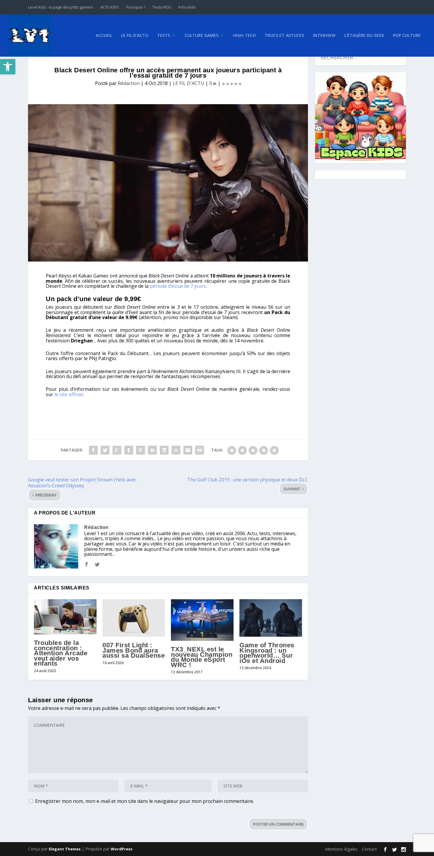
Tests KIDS (161, 7)
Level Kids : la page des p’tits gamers (60, 7)
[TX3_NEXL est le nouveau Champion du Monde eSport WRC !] (202, 620)
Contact (369, 849)
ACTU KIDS (109, 7)
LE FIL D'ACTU (188, 83)
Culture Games (201, 35)
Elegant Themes (65, 849)
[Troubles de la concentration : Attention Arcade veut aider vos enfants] (65, 616)
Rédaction (129, 83)
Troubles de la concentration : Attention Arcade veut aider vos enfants (60, 653)
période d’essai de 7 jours (178, 286)
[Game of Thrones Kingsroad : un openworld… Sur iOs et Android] (270, 618)
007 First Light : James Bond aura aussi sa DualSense (133, 650)
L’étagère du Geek (364, 35)
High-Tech (244, 35)
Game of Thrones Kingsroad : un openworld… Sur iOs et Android (266, 652)
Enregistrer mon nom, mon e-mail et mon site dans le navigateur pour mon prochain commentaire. (144, 801)
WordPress (121, 849)
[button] (7, 66)
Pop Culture (407, 35)
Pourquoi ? (135, 7)
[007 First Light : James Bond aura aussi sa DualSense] (133, 618)
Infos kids (187, 7)
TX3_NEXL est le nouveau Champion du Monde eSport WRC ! (201, 657)
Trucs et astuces (284, 35)
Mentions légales (341, 849)
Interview (324, 35)
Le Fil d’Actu (134, 35)
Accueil (104, 35)
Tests (163, 35)
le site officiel (68, 394)
